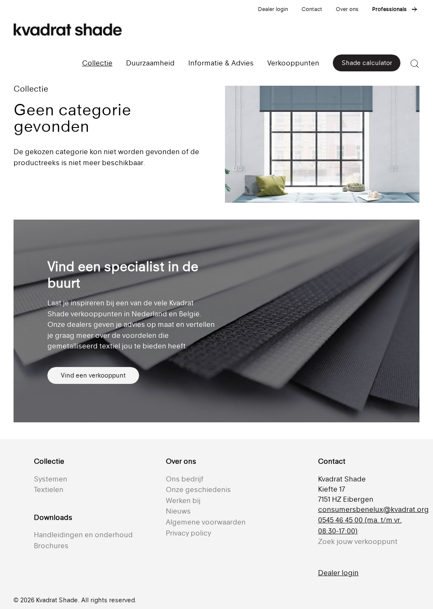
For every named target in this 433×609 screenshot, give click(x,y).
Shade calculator (367, 62)
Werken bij (183, 500)
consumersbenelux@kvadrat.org (373, 509)
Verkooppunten (293, 63)
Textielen (48, 489)
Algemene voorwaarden (206, 522)
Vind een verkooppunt (93, 375)
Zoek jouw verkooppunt (357, 541)
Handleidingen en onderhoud (83, 534)
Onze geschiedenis (198, 489)
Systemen (50, 479)
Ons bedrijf (184, 479)
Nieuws (178, 511)
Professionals (389, 9)
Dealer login (273, 9)
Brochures (51, 545)
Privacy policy (188, 533)
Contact (311, 9)
